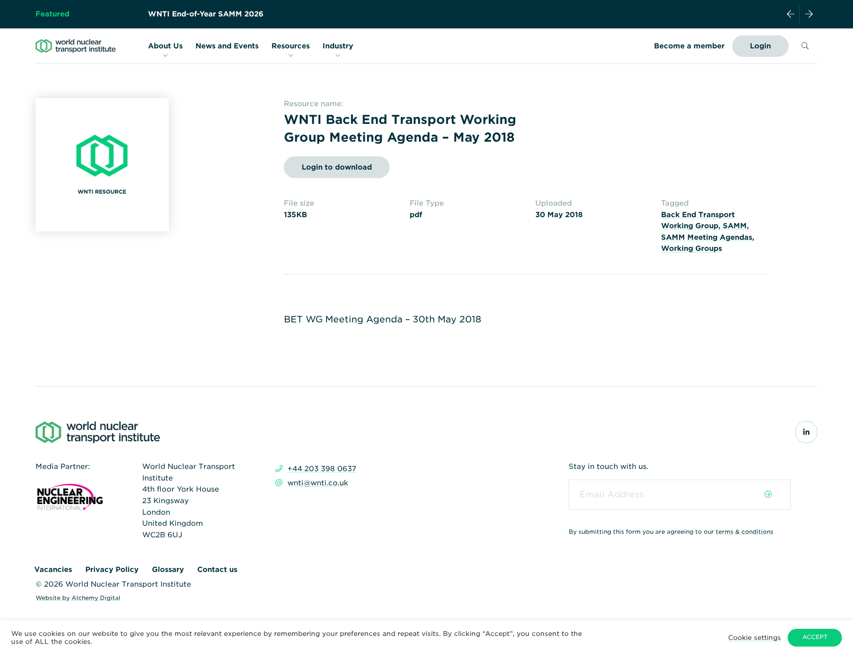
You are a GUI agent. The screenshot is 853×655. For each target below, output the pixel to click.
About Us (165, 46)
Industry (338, 46)
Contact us (217, 569)
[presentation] (791, 14)
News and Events (227, 46)
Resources (290, 46)
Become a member (689, 46)
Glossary (168, 569)
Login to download (337, 167)
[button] (754, 637)
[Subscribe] (768, 494)
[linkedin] (806, 432)
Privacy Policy (112, 569)
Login (760, 46)
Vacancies (53, 569)
